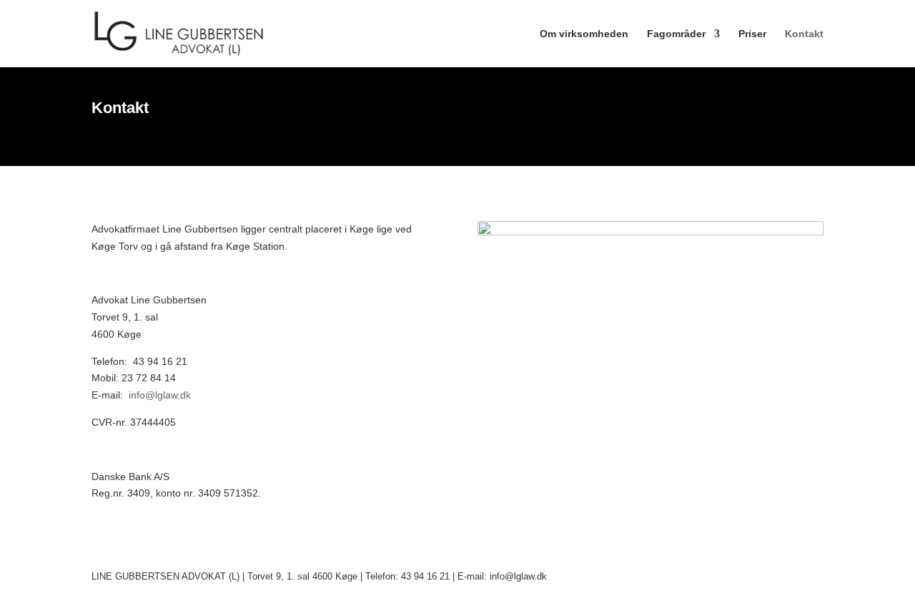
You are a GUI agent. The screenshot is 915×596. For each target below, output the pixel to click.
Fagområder (676, 34)
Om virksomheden (584, 34)
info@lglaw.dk (160, 395)
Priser (752, 34)
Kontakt (804, 34)
